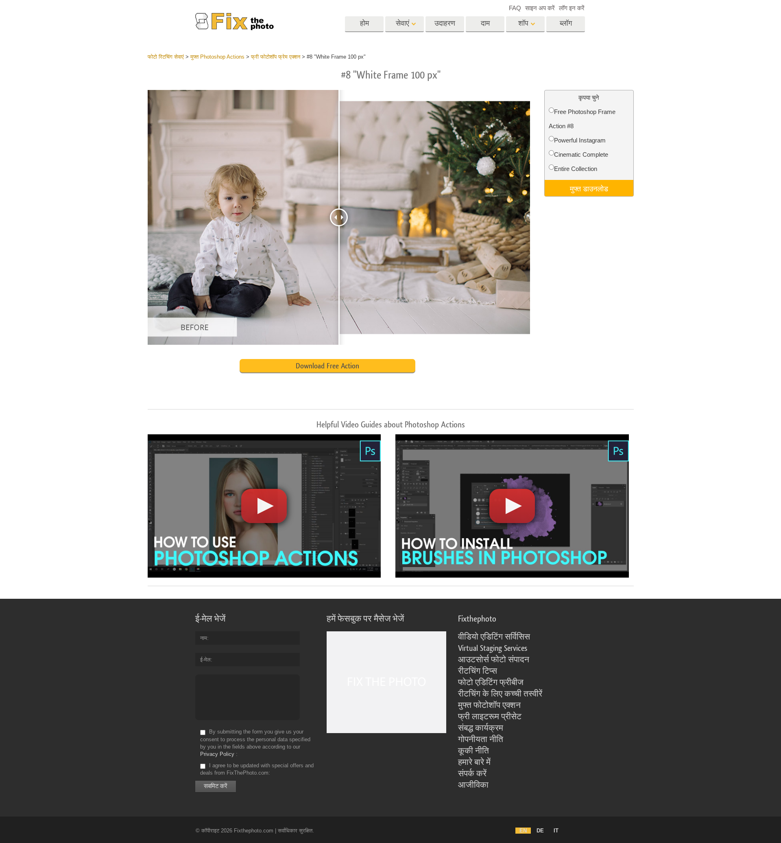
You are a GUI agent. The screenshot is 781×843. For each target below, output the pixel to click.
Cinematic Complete (581, 154)
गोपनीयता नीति (480, 740)
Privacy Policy (217, 754)
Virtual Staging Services (492, 648)
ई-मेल (205, 660)
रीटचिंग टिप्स (477, 671)
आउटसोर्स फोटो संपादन (493, 660)
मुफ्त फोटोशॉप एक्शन (489, 705)
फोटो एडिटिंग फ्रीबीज (491, 683)
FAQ (515, 7)
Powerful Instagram (580, 140)
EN (523, 831)
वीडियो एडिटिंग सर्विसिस (494, 637)
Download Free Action (327, 366)
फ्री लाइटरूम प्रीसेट (489, 717)
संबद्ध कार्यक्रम (480, 728)
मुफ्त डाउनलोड (589, 188)
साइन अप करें (540, 7)
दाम (485, 23)
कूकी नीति (473, 751)
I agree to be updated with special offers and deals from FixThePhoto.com (257, 769)
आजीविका (473, 785)
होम (364, 23)
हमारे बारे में (474, 762)
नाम (203, 638)
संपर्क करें (472, 774)
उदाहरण (444, 23)
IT (556, 831)
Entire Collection (575, 168)
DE (540, 831)
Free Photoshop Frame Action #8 (582, 118)
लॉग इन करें (572, 7)
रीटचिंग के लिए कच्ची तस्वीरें (500, 694)
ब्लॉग (566, 23)
